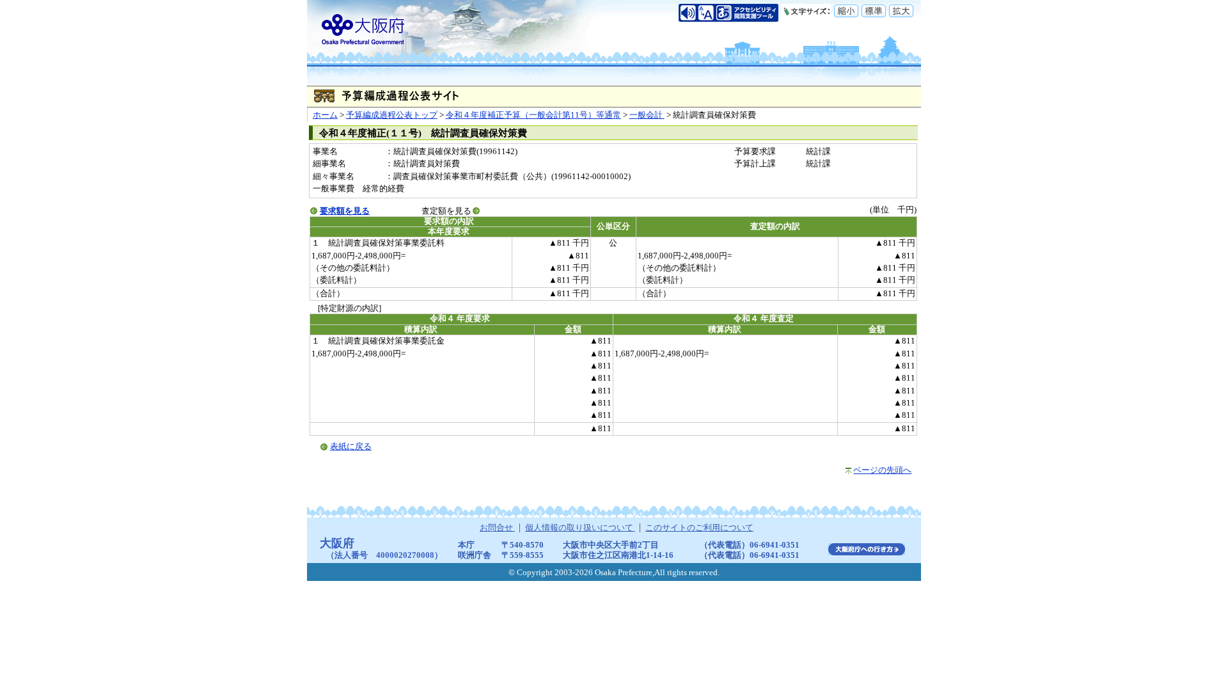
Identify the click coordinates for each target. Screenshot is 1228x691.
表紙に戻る (351, 446)
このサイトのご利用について (699, 527)
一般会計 (647, 115)
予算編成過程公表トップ (391, 115)
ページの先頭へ (882, 470)
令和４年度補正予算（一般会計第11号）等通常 (533, 115)
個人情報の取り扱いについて (580, 527)
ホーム (325, 115)
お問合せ (497, 527)
